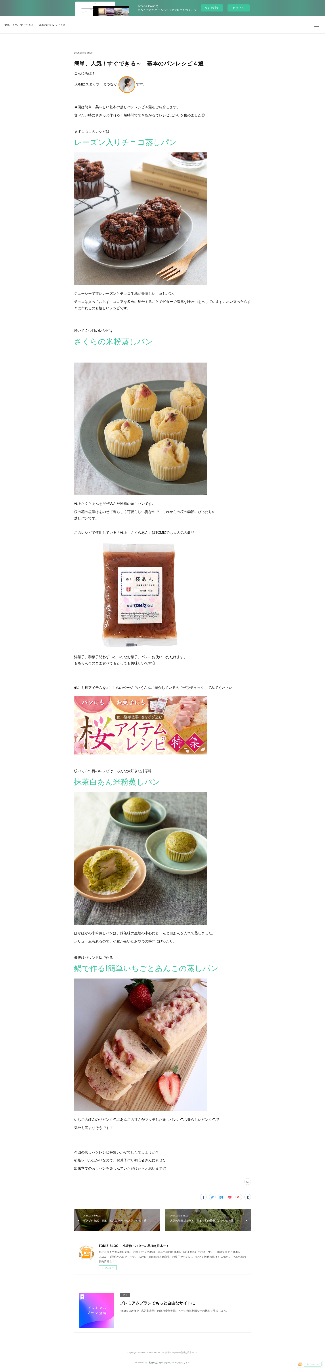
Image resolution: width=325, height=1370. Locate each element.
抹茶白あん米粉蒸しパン (117, 781)
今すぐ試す (212, 8)
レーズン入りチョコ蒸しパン (125, 141)
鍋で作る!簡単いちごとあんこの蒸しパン (146, 967)
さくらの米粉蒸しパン (113, 340)
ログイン (238, 8)
